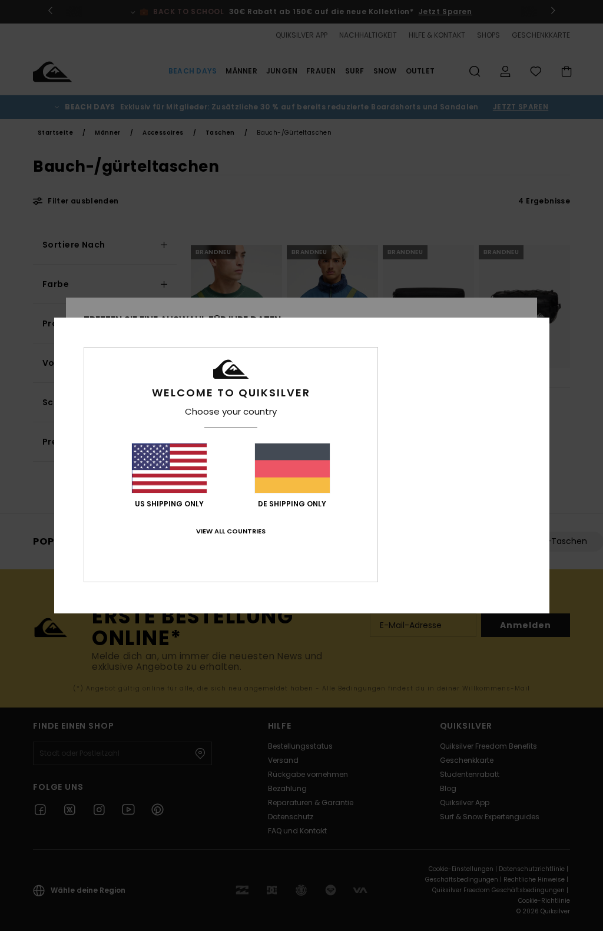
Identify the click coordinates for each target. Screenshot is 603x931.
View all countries (231, 531)
